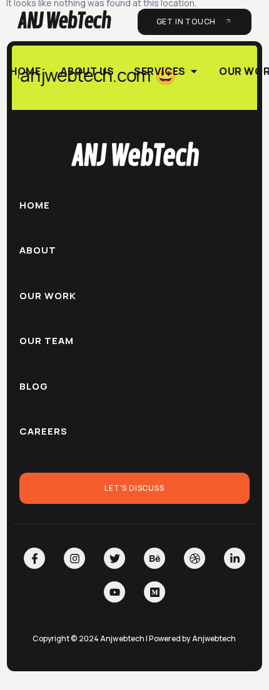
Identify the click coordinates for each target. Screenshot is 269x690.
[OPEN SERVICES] (194, 71)
